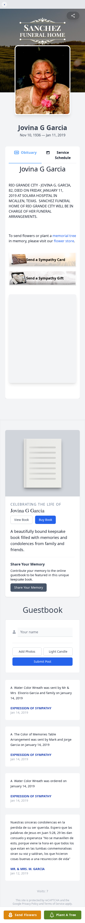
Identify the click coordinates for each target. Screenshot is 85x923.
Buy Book (45, 520)
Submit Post (42, 661)
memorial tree (64, 235)
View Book (21, 520)
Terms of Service (54, 904)
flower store (64, 241)
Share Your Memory (28, 587)
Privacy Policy (30, 904)
